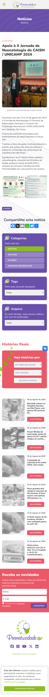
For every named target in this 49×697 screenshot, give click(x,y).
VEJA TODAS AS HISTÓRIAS (28, 380)
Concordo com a (13, 605)
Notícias (12, 249)
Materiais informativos (20, 266)
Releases (12, 254)
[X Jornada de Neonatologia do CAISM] (13, 187)
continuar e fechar (24, 689)
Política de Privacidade (14, 682)
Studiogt (32, 654)
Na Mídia (12, 260)
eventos (7, 209)
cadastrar (38, 606)
